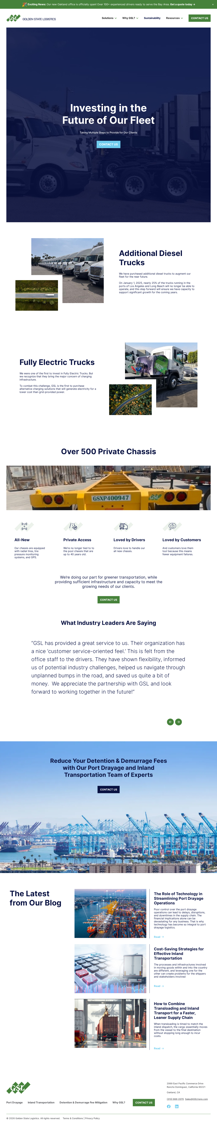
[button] (109, 18)
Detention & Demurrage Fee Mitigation (83, 1102)
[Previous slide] (170, 722)
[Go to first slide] (178, 722)
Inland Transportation (41, 1102)
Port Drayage (14, 1102)
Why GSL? (118, 1102)
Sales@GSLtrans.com (196, 1099)
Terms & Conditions (73, 1118)
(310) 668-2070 (175, 1099)
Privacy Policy (92, 1118)
